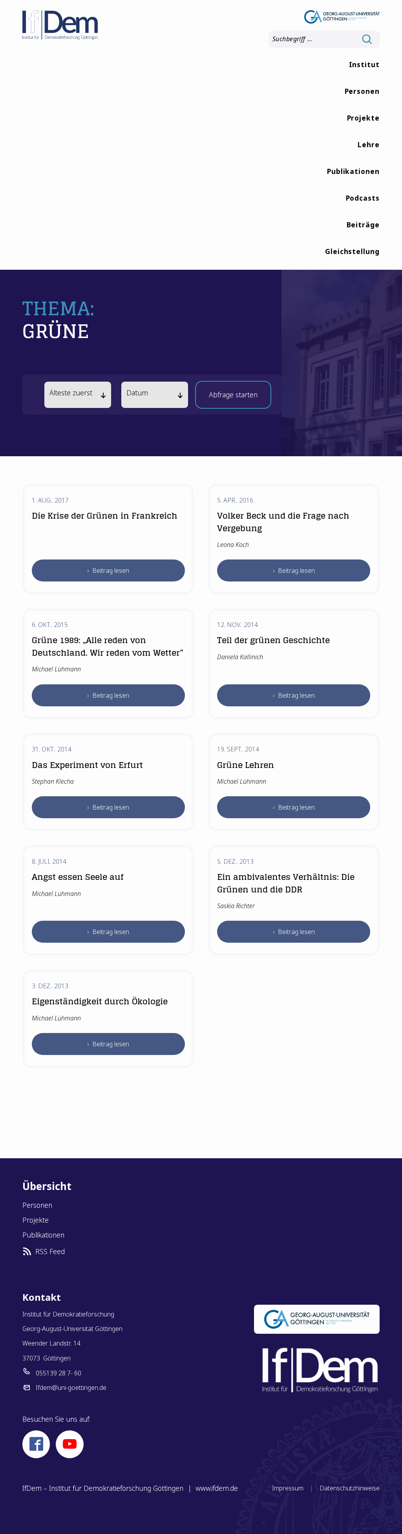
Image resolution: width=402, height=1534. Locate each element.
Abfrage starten (233, 397)
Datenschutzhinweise (350, 1488)
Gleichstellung (352, 251)
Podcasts (362, 198)
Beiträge (363, 224)
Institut (364, 64)
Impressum (287, 1488)
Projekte (363, 118)
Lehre (368, 144)
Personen (362, 91)
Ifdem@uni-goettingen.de (71, 1387)
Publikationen (353, 171)
